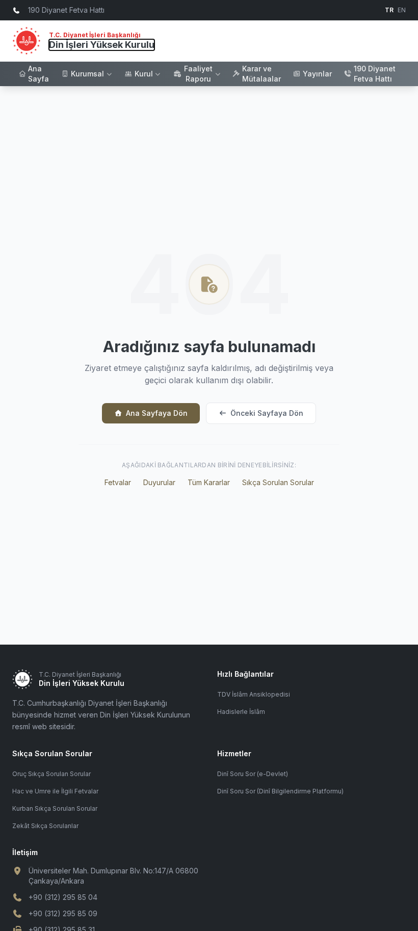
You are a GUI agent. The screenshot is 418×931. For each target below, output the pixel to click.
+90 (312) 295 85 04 (63, 897)
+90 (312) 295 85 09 (63, 913)
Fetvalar (117, 482)
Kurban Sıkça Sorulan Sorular (54, 808)
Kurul (144, 73)
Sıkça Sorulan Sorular (278, 482)
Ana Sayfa (38, 73)
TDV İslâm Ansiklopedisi (253, 694)
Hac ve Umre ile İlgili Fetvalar (55, 791)
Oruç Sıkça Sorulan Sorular (51, 774)
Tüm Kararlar (209, 482)
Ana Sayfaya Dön (157, 413)
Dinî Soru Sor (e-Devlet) (252, 774)
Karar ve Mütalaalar (261, 73)
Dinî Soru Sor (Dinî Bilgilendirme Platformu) (280, 791)
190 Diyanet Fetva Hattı (375, 73)
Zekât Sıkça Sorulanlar (45, 826)
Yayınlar (317, 73)
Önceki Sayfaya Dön (266, 413)
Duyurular (159, 482)
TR (389, 10)
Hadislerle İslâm (241, 711)
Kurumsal (87, 73)
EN (402, 10)
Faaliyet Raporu (198, 73)
